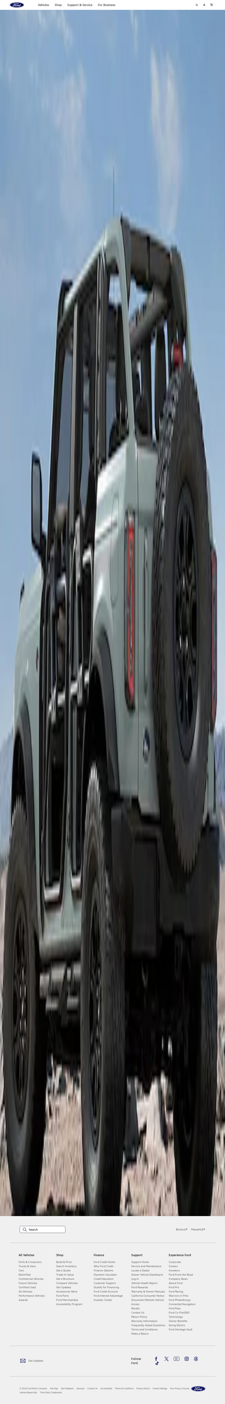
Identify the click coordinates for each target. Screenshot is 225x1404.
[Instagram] (187, 1359)
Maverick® (198, 1229)
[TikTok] (157, 1363)
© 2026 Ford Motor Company (33, 1388)
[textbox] (42, 1229)
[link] (54, 1388)
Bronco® (182, 1229)
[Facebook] (157, 1359)
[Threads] (196, 1359)
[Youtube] (176, 1359)
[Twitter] (166, 1359)
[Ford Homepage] (198, 1388)
